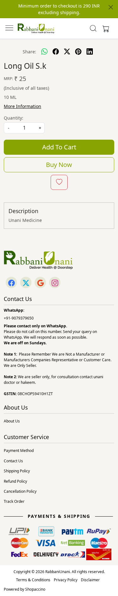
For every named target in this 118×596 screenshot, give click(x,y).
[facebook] (55, 51)
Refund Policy (15, 481)
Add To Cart (59, 147)
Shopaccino (35, 589)
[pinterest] (78, 51)
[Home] (36, 28)
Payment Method (19, 450)
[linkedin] (89, 51)
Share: (29, 52)
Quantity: (13, 118)
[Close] (111, 7)
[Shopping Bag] (104, 28)
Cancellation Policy (20, 491)
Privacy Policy (65, 580)
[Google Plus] (40, 282)
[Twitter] (26, 282)
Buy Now (59, 164)
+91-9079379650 (19, 318)
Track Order (14, 501)
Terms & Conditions (33, 580)
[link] (93, 28)
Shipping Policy (17, 471)
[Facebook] (11, 282)
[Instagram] (55, 282)
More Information (22, 106)
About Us (12, 421)
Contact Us (13, 461)
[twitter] (67, 51)
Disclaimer (90, 580)
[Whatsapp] (44, 51)
